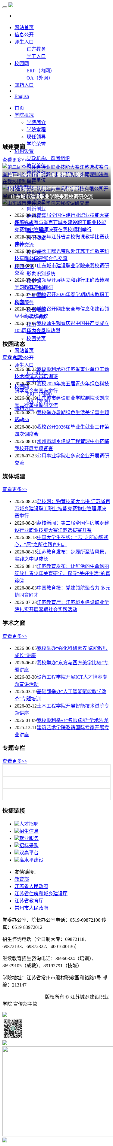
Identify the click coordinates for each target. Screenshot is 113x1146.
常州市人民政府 (31, 908)
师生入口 (24, 41)
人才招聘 (29, 823)
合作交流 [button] (24, 244)
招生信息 (29, 831)
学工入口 (36, 56)
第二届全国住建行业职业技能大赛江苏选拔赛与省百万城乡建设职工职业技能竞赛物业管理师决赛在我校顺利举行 (61, 222)
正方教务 (36, 49)
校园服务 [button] (24, 302)
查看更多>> (14, 159)
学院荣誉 (36, 144)
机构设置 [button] (24, 151)
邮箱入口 (24, 85)
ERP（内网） (41, 70)
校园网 (21, 63)
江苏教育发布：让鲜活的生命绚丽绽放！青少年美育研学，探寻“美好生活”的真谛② (62, 573)
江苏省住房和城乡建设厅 (40, 893)
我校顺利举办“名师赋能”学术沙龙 (72, 720)
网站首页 (24, 27)
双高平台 (29, 852)
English (21, 96)
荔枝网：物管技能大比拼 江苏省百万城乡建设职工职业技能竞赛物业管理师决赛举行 (62, 508)
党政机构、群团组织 (48, 158)
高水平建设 (31, 860)
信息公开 (24, 34)
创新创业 (36, 208)
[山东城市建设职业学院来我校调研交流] (56, 202)
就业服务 (29, 838)
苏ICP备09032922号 (23, 996)
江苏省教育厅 (28, 900)
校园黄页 (36, 338)
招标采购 (29, 845)
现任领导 (36, 136)
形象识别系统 (41, 273)
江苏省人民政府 (31, 886)
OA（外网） (40, 77)
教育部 (21, 879)
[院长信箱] (4, 1140)
